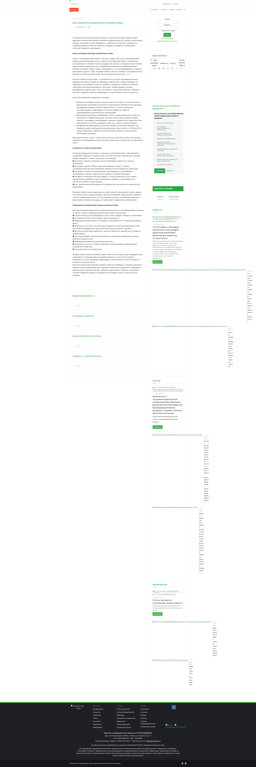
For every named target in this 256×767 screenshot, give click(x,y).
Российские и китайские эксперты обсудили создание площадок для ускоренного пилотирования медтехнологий (249, 298)
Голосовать (160, 171)
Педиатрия (120, 715)
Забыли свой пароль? (167, 41)
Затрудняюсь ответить (164, 164)
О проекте (163, 9)
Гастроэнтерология (123, 724)
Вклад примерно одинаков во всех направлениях (167, 160)
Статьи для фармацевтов (125, 712)
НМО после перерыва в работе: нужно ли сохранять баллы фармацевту (215, 641)
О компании (154, 9)
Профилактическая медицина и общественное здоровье (166, 143)
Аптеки (95, 718)
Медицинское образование (166, 138)
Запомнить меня (168, 31)
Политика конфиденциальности (147, 722)
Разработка (97, 715)
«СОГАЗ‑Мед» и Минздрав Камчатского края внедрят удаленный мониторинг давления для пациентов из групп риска (166, 232)
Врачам (156, 381)
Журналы (174, 197)
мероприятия (160, 56)
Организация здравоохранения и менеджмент (163, 128)
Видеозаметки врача (83, 296)
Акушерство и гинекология (126, 718)
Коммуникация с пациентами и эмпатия (167, 149)
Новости (157, 210)
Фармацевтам (160, 585)
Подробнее (157, 262)
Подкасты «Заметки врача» (87, 356)
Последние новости (83, 316)
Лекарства (96, 712)
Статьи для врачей (123, 709)
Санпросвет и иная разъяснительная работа (165, 155)
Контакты (179, 9)
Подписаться (167, 4)
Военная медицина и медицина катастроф (164, 134)
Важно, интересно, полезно (87, 336)
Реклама (171, 9)
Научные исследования (165, 123)
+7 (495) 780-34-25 (123, 741)
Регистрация (167, 38)
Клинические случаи (124, 727)
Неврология (97, 724)
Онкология (96, 721)
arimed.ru (126, 74)
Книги (160, 197)
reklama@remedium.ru (153, 741)
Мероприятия (97, 727)
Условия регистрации (147, 726)
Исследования (98, 709)
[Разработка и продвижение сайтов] (181, 763)
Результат (170, 170)
